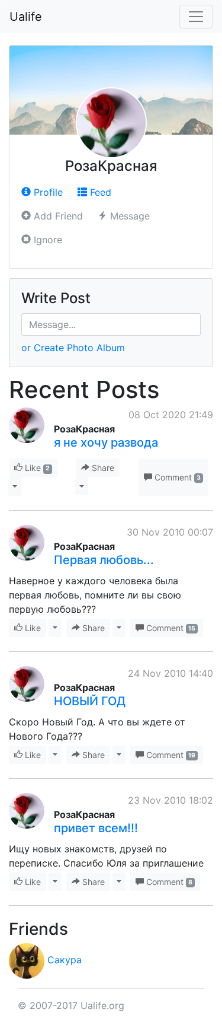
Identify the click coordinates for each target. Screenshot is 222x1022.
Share (101, 468)
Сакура (64, 960)
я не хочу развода (106, 442)
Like (36, 468)
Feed (99, 192)
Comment (176, 477)
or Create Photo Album (73, 348)
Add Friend (57, 216)
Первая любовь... (104, 560)
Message (128, 216)
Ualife (25, 16)
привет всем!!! (96, 828)
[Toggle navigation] (196, 16)
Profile (47, 192)
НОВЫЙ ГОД (90, 701)
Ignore (46, 240)
